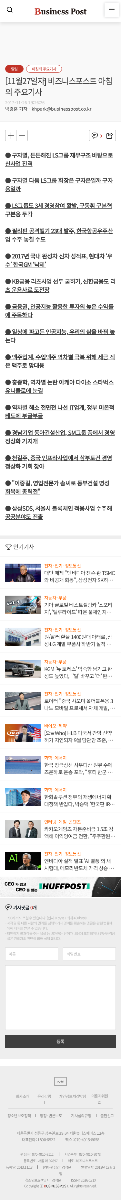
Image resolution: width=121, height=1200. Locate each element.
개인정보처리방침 (72, 1096)
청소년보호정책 (19, 1115)
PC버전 (60, 1081)
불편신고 (107, 1115)
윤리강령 (44, 1096)
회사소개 (22, 1096)
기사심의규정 (81, 1115)
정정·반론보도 (51, 1115)
